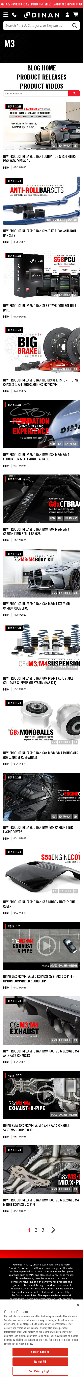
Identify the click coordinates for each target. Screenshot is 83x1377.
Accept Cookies (40, 1352)
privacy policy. (24, 1344)
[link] (41, 126)
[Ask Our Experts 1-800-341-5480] (14, 14)
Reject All (40, 1361)
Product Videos (41, 85)
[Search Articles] (74, 93)
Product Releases (41, 76)
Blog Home (41, 67)
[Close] (78, 1305)
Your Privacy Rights (40, 1371)
